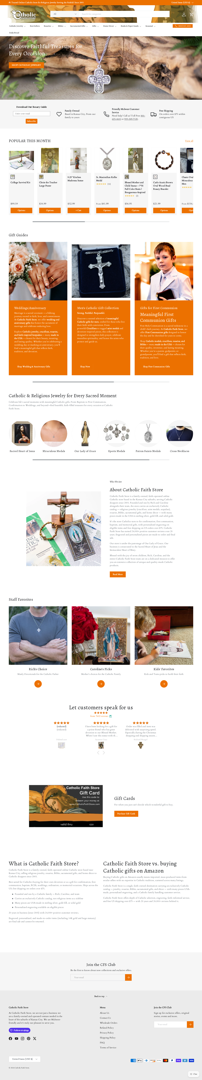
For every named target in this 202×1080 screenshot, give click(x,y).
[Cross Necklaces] (179, 433)
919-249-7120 (131, 119)
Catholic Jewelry (16, 26)
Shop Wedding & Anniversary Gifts (33, 366)
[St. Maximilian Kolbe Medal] (107, 160)
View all (189, 140)
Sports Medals (116, 451)
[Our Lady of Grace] (85, 433)
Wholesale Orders (108, 1022)
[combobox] (110, 14)
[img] (101, 713)
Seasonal (149, 26)
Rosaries (47, 26)
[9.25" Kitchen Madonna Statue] (78, 160)
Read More (118, 574)
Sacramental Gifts (77, 26)
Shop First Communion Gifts (156, 366)
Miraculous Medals (54, 451)
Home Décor (108, 26)
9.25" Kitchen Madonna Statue (75, 179)
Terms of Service (108, 1047)
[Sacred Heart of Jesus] (22, 433)
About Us (104, 1013)
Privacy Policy (107, 1032)
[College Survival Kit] (21, 160)
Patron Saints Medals (148, 451)
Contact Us (105, 1017)
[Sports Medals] (116, 433)
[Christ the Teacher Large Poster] (50, 160)
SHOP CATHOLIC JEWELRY (26, 65)
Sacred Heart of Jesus (22, 451)
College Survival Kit (20, 182)
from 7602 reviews (99, 716)
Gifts (94, 26)
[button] (99, 753)
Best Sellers (35, 26)
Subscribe (31, 121)
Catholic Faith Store (22, 1068)
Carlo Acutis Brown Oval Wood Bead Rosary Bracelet (163, 186)
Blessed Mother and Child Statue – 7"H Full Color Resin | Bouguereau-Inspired (135, 187)
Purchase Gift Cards (126, 813)
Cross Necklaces (179, 451)
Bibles (60, 26)
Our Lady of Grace (85, 451)
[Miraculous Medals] (53, 433)
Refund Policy (107, 1027)
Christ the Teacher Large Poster (48, 184)
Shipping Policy (108, 1037)
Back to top (99, 996)
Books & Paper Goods (130, 26)
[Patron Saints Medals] (148, 433)
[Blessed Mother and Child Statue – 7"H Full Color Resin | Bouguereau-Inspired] (135, 160)
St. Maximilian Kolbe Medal (106, 179)
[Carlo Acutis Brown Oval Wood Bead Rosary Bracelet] (164, 160)
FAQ (102, 1042)
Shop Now (85, 366)
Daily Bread (14, 33)
